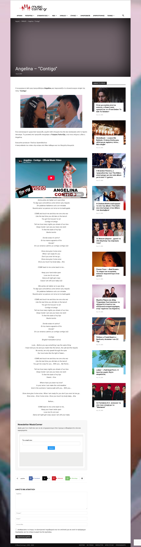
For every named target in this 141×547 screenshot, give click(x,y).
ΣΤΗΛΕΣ (73, 16)
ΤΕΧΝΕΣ (110, 16)
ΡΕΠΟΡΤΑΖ (29, 16)
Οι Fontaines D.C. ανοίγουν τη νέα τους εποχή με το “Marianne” (108, 405)
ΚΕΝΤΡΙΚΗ (82, 545)
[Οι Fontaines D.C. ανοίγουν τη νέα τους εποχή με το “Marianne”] (109, 395)
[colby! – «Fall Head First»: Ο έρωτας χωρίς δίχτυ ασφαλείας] (109, 362)
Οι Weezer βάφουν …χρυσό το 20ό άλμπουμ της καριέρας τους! (108, 241)
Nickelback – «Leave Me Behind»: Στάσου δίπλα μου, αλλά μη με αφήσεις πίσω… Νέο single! (107, 141)
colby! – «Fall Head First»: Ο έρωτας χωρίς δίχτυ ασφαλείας (107, 372)
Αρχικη (19, 16)
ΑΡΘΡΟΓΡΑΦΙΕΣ (98, 16)
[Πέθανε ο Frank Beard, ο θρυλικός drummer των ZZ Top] (109, 329)
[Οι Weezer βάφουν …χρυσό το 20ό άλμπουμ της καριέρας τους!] (109, 231)
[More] (82, 478)
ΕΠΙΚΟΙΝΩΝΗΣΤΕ (121, 545)
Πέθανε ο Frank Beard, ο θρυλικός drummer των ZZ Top (107, 339)
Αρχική (17, 21)
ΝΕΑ (53, 16)
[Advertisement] (88, 7)
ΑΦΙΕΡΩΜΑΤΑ (85, 16)
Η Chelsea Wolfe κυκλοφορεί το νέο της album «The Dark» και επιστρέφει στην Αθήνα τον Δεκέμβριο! (108, 207)
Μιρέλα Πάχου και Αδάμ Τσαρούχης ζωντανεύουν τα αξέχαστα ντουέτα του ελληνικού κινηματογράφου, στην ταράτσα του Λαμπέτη (108, 304)
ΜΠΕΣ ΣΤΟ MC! (109, 545)
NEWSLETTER (99, 545)
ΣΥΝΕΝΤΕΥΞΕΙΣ (42, 16)
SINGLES (63, 16)
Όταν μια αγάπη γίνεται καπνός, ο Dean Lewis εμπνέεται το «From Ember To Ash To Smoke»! (108, 108)
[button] (123, 16)
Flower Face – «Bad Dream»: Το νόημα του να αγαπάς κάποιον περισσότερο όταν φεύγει (107, 272)
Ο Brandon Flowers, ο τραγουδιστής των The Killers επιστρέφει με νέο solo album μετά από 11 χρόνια (108, 174)
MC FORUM (90, 545)
